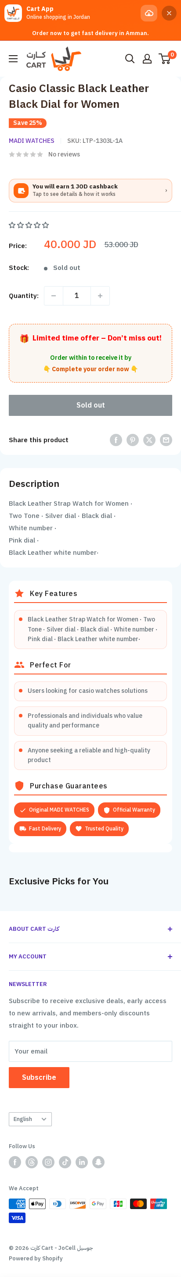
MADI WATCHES (31, 140)
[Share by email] (166, 439)
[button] (30, 225)
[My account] (147, 59)
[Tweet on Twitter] (149, 439)
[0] (164, 58)
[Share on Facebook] (116, 439)
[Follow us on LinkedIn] (82, 1162)
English (23, 1119)
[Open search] (130, 59)
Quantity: (24, 296)
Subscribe (39, 1077)
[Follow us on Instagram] (48, 1162)
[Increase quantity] (100, 296)
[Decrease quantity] (53, 296)
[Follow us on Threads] (31, 1162)
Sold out (90, 405)
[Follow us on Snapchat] (98, 1162)
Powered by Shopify (36, 1258)
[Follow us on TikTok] (65, 1162)
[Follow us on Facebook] (15, 1162)
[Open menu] (13, 58)
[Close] (169, 13)
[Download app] (149, 13)
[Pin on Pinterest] (133, 439)
